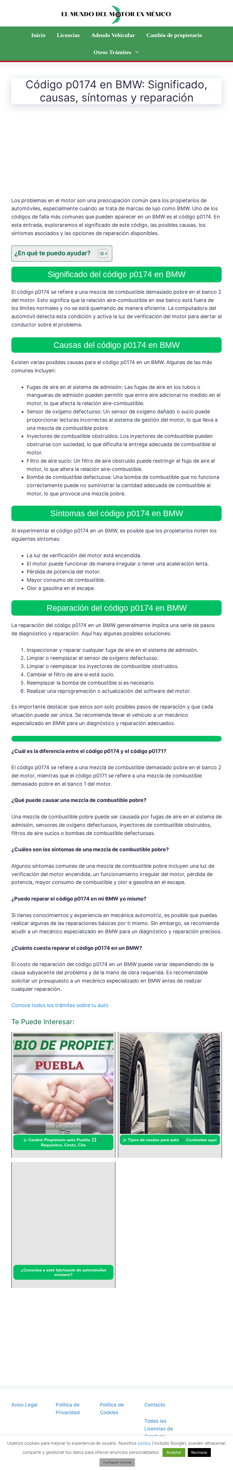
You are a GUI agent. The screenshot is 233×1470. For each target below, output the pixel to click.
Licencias (68, 35)
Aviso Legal (24, 1405)
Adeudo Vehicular (113, 35)
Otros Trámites (112, 52)
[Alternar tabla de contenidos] (99, 253)
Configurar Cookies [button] (117, 1462)
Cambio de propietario (174, 35)
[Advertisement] (116, 154)
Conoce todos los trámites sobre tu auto (60, 1005)
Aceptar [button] (174, 1452)
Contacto (154, 1405)
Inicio (38, 35)
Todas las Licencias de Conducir (158, 1428)
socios (144, 1443)
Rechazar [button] (199, 1452)
